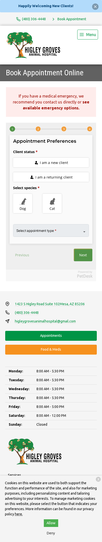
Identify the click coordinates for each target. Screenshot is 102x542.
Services (14, 475)
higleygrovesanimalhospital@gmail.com (45, 321)
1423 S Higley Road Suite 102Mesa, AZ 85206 (50, 304)
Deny (51, 533)
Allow (51, 523)
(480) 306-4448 (27, 313)
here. (19, 514)
